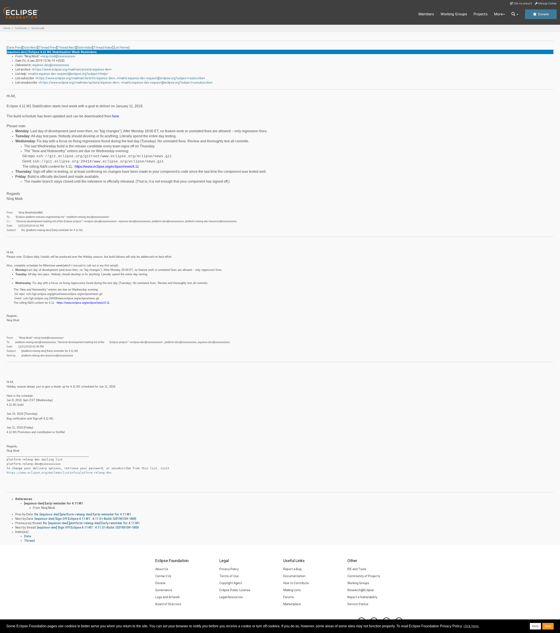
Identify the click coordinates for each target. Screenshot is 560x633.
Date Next (30, 47)
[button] (514, 14)
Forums (288, 597)
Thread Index (103, 47)
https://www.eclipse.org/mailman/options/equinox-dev (79, 82)
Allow (548, 626)
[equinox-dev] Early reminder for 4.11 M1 (53, 503)
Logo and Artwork (167, 597)
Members (426, 14)
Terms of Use (229, 576)
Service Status (357, 604)
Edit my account (522, 3)
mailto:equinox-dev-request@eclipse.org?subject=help (67, 74)
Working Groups (454, 14)
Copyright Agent (230, 583)
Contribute (21, 28)
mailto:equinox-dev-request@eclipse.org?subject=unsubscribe (166, 82)
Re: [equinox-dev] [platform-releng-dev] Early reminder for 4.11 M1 (82, 514)
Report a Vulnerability (362, 597)
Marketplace (292, 604)
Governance (163, 590)
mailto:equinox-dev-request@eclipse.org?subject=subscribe (160, 78)
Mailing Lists (292, 590)
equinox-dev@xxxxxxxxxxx (50, 65)
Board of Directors (168, 604)
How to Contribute (296, 583)
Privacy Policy (229, 569)
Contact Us (163, 576)
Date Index (84, 47)
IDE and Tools (356, 569)
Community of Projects (363, 576)
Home (6, 28)
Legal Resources (231, 597)
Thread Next (66, 47)
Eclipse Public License (234, 590)
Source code (37, 28)
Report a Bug (292, 569)
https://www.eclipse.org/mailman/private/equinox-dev (71, 69)
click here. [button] (471, 626)
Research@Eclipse (360, 590)
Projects (481, 14)
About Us (161, 569)
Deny (535, 626)
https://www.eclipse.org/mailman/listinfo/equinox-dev (75, 78)
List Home (121, 47)
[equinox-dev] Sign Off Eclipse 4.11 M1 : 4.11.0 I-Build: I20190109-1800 (85, 518)
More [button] (498, 14)
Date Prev (14, 47)
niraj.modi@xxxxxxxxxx (58, 56)
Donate (543, 14)
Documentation (294, 576)
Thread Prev (47, 47)
